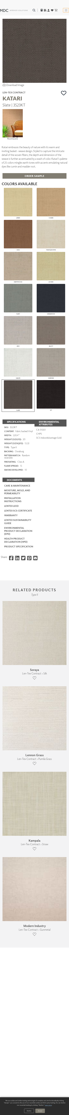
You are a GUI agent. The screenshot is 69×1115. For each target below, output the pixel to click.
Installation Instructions (12, 499)
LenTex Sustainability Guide (17, 521)
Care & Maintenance (17, 485)
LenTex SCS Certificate (18, 510)
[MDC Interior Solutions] (14, 10)
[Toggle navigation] (66, 10)
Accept (40, 1111)
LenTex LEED (11, 505)
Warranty (11, 515)
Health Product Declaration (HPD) (15, 540)
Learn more (48, 1105)
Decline (29, 1111)
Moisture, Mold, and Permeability (17, 492)
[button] (63, 93)
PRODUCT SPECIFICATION (18, 546)
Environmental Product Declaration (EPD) (18, 530)
